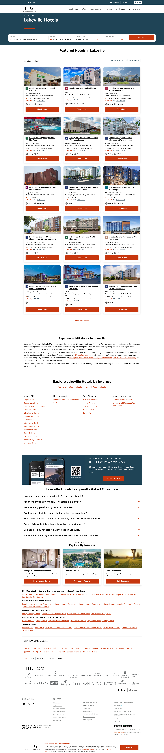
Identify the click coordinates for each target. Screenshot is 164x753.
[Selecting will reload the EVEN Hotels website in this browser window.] (42, 683)
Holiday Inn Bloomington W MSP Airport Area (82, 238)
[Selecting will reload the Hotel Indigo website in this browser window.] (97, 675)
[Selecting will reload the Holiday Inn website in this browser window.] (65, 683)
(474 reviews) (80, 100)
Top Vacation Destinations (58, 621)
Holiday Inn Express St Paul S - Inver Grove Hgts (83, 288)
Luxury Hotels (41, 621)
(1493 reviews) (121, 299)
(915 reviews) (80, 249)
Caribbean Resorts (41, 604)
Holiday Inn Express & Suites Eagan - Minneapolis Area (83, 139)
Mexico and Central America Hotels (88, 628)
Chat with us (30, 2)
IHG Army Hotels (88, 705)
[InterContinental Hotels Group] (29, 9)
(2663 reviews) (41, 199)
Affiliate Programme (59, 717)
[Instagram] (34, 704)
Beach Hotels (27, 604)
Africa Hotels (28, 630)
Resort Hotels (133, 594)
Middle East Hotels (129, 628)
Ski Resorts (110, 594)
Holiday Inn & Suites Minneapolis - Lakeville (43, 89)
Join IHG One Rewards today (124, 358)
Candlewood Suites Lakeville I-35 (82, 88)
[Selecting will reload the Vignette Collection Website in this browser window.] (73, 675)
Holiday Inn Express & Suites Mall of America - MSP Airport (83, 189)
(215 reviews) (40, 299)
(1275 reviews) (80, 301)
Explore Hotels (57, 706)
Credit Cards (120, 9)
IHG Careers (56, 703)
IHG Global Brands (59, 709)
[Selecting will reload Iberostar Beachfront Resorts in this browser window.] (30, 683)
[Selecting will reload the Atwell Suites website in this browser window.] (96, 683)
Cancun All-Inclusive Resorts (79, 604)
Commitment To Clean (90, 714)
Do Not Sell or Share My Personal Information (124, 715)
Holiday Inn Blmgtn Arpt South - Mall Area (42, 139)
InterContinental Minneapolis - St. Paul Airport (123, 238)
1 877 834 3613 (45, 727)
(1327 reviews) (81, 199)
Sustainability (87, 711)
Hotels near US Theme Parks (78, 614)
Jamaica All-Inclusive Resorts (128, 604)
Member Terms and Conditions (124, 702)
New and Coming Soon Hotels (63, 594)
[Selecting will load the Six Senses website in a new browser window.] (29, 675)
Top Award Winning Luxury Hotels (100, 621)
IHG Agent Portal (58, 714)
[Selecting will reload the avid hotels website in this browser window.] (86, 683)
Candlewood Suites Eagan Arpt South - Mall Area (121, 89)
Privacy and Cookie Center (122, 711)
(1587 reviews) (120, 249)
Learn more (119, 732)
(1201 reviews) (120, 100)
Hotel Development (59, 711)
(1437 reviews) (120, 199)
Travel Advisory (88, 708)
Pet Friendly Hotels (78, 621)
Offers (84, 9)
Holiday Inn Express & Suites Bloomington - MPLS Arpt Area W (42, 238)
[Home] (26, 658)
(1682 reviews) (41, 150)
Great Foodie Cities (41, 594)
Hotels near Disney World (101, 614)
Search (141, 38)
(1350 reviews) (120, 150)
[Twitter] (29, 704)
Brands (109, 9)
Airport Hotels (121, 594)
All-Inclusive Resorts (58, 604)
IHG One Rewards (81, 355)
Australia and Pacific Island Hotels (58, 628)
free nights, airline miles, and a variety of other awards (90, 358)
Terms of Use (118, 709)
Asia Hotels (39, 628)
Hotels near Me (28, 621)
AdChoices (117, 705)
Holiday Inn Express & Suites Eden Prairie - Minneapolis (43, 288)
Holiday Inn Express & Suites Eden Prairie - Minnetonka (123, 288)
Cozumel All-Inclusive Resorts (104, 604)
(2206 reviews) (41, 249)
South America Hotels (111, 628)
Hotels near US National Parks (54, 614)
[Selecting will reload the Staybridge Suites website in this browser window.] (110, 683)
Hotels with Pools (83, 594)
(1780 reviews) (41, 100)
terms (110, 748)
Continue (129, 747)
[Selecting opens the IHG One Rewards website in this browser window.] (127, 690)
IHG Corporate (88, 720)
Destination (13, 36)
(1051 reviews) (80, 150)
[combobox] (29, 40)
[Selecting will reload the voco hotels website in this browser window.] (107, 675)
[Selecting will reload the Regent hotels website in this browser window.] (39, 675)
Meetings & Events (96, 9)
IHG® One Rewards (135, 9)
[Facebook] (24, 704)
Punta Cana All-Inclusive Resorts (36, 607)
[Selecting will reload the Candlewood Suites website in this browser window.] (134, 683)
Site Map (116, 718)
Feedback (117, 721)
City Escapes (27, 594)
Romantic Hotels (98, 594)
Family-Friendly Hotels (31, 614)
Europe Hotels (27, 628)
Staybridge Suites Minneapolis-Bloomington (121, 189)
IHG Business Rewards (90, 702)
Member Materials (89, 717)
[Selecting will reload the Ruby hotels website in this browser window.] (116, 675)
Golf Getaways (39, 597)
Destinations (73, 9)
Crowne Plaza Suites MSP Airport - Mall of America (43, 189)
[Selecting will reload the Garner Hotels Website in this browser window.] (76, 683)
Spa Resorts (27, 597)
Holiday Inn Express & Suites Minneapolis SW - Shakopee (120, 139)
